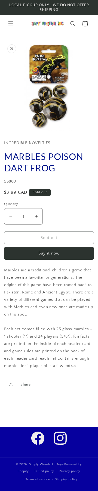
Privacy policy (69, 471)
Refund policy (44, 471)
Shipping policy (66, 479)
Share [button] (25, 384)
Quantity (11, 204)
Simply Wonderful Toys (46, 464)
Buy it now (49, 253)
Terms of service (38, 479)
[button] (11, 24)
